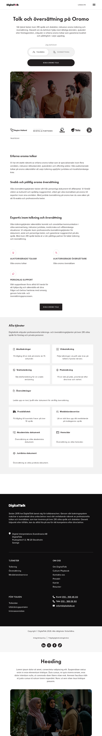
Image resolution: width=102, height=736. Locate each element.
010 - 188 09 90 (69, 601)
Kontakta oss (59, 574)
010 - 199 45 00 (70, 596)
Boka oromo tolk (51, 63)
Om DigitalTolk (60, 566)
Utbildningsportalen (18, 607)
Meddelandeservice (18, 574)
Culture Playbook (61, 570)
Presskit (56, 578)
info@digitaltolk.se (65, 605)
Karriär (56, 582)
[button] (90, 4)
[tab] (38, 52)
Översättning (15, 570)
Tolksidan (13, 603)
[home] (13, 4)
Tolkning (13, 566)
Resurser (57, 586)
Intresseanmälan (17, 611)
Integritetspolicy (39, 638)
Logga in (82, 5)
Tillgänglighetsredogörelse (58, 638)
